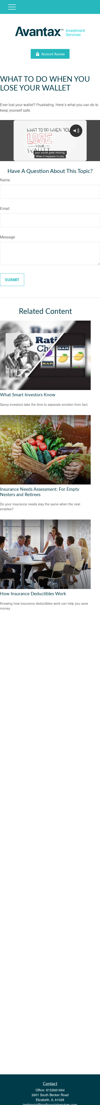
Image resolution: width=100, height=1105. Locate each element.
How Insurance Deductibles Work (33, 594)
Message (7, 237)
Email (5, 208)
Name (5, 179)
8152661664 (55, 1090)
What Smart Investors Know (27, 395)
